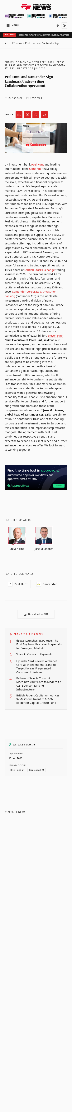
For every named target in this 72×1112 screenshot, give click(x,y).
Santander (36, 169)
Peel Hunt (37, 164)
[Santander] (35, 770)
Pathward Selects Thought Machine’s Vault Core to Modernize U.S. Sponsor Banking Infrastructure (38, 683)
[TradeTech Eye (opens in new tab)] (57, 16)
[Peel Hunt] (16, 770)
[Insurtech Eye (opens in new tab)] (36, 16)
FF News (17, 43)
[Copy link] (44, 114)
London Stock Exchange (39, 270)
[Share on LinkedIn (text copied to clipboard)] (19, 114)
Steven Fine (55, 335)
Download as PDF (38, 614)
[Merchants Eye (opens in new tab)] (14, 16)
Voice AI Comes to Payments (34, 654)
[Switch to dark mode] (64, 25)
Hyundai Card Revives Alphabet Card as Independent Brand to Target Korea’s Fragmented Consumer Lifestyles (36, 666)
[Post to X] (27, 114)
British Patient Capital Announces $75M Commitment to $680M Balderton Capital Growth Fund (38, 699)
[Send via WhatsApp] (35, 114)
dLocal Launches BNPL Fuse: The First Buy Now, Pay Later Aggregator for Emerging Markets (39, 644)
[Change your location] (57, 25)
